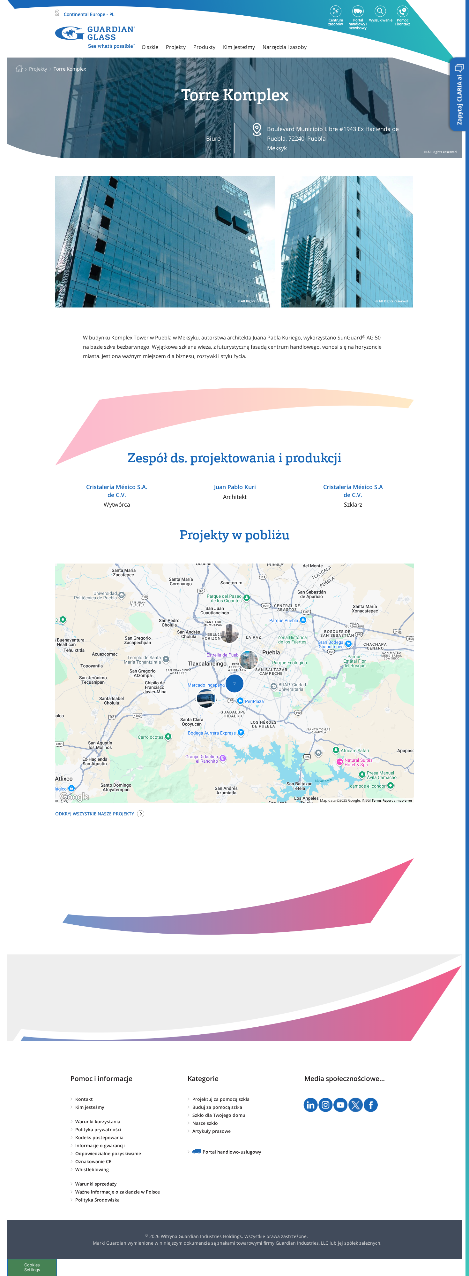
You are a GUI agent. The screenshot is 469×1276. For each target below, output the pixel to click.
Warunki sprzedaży (96, 1184)
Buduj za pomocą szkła (217, 1107)
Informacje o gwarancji (100, 1145)
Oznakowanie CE (93, 1161)
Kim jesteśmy (89, 1107)
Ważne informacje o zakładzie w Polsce (117, 1192)
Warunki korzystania (97, 1121)
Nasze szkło (205, 1123)
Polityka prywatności (98, 1129)
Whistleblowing (92, 1169)
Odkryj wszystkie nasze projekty (94, 814)
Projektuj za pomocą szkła (220, 1099)
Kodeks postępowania (99, 1137)
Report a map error (397, 800)
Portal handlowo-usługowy (232, 1152)
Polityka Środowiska (97, 1200)
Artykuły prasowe (211, 1131)
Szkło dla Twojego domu (218, 1115)
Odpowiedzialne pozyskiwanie (108, 1153)
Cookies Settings (32, 1267)
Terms (377, 800)
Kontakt (84, 1099)
